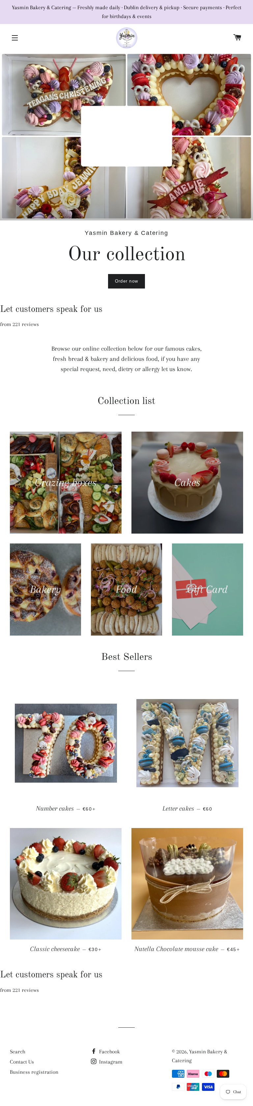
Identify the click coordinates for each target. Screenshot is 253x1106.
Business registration (34, 1072)
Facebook (109, 1051)
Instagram (110, 1062)
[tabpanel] (126, 136)
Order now (126, 281)
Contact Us (22, 1062)
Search (17, 1051)
